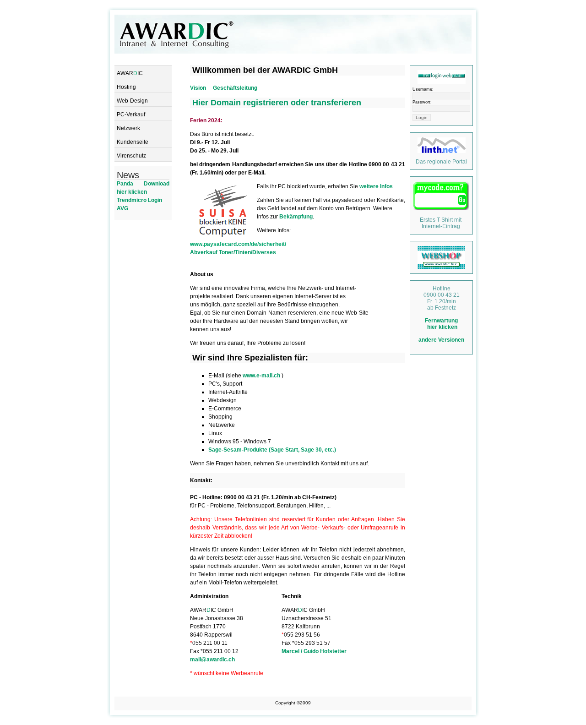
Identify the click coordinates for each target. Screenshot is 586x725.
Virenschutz (131, 156)
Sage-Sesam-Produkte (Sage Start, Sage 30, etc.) (272, 450)
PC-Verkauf (131, 114)
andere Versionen (441, 340)
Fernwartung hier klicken (441, 323)
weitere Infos (376, 186)
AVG (122, 208)
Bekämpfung (296, 216)
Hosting (126, 87)
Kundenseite (132, 142)
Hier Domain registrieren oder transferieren (276, 102)
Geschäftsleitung (235, 88)
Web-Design (132, 101)
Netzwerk (128, 128)
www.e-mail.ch (262, 375)
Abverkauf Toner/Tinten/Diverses (233, 252)
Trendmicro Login (139, 200)
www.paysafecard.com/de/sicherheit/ (238, 244)
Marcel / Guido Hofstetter (314, 651)
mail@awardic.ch (212, 659)
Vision (198, 88)
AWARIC (130, 73)
